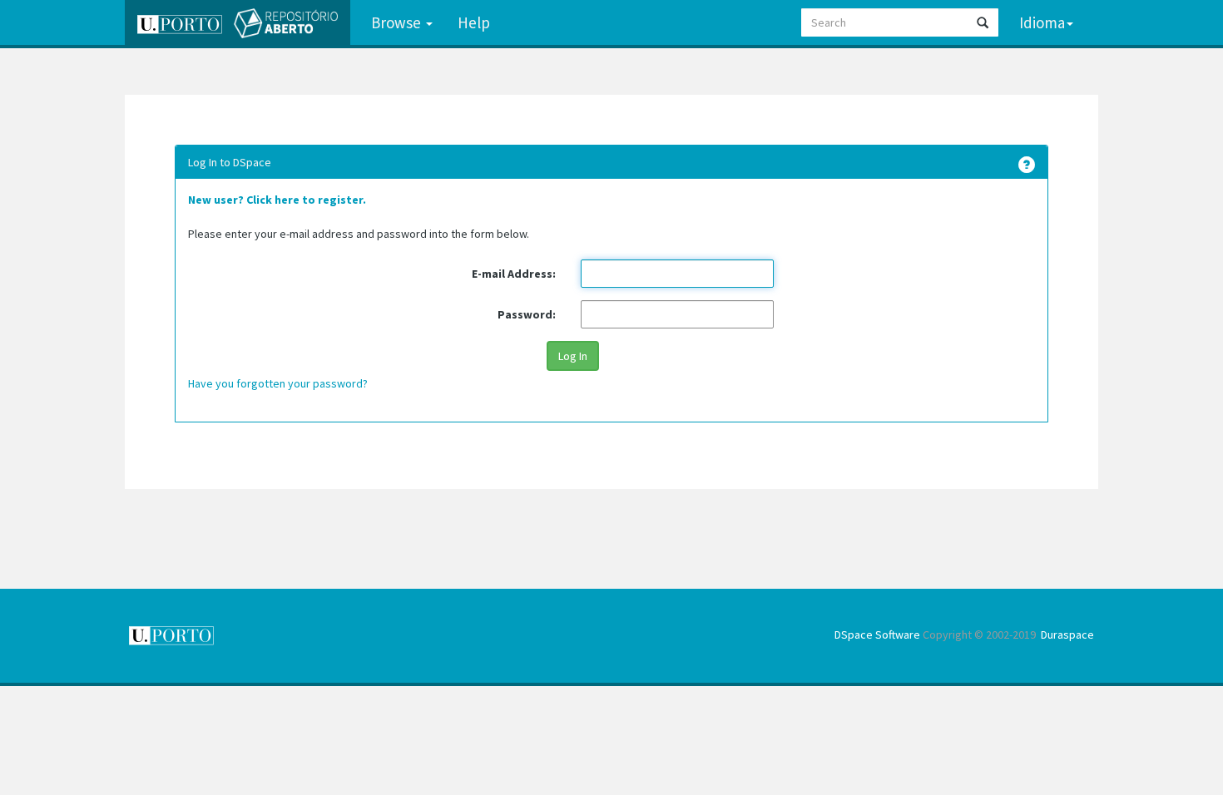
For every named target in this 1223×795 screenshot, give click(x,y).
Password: (527, 314)
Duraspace (1067, 634)
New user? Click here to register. (277, 199)
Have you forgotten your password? (278, 383)
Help (474, 22)
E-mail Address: (514, 273)
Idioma (1042, 22)
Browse (397, 22)
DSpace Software (877, 634)
